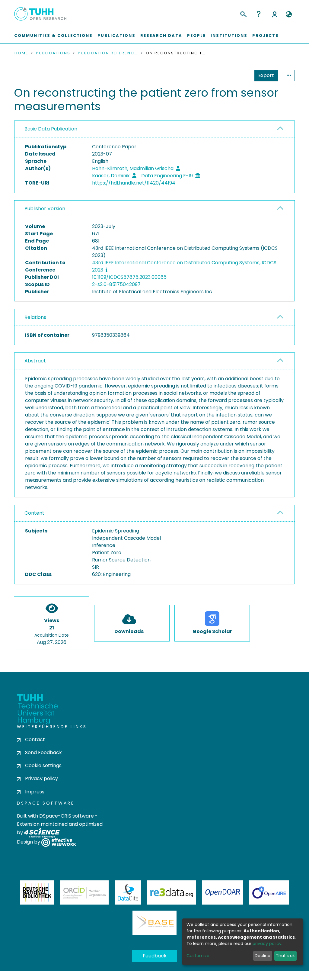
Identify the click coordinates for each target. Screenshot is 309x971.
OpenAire (269, 892)
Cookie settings (43, 765)
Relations (35, 317)
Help (258, 14)
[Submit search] (243, 13)
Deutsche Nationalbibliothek (37, 892)
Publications (116, 35)
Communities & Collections (53, 35)
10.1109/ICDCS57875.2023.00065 (129, 277)
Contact (35, 739)
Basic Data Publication (50, 128)
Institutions (229, 35)
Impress (34, 791)
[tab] (154, 129)
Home (21, 53)
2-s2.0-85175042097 (116, 284)
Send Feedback (43, 752)
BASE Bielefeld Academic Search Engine (154, 923)
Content (34, 513)
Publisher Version (44, 208)
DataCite (128, 892)
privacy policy (267, 943)
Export (266, 75)
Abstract (35, 360)
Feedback (155, 955)
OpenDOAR (222, 892)
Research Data (161, 35)
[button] (288, 14)
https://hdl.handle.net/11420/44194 (133, 182)
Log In (274, 14)
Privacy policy (41, 778)
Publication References (108, 53)
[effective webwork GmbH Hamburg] (58, 841)
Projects (265, 35)
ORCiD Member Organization (84, 892)
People (196, 35)
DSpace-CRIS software (66, 815)
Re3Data (171, 892)
